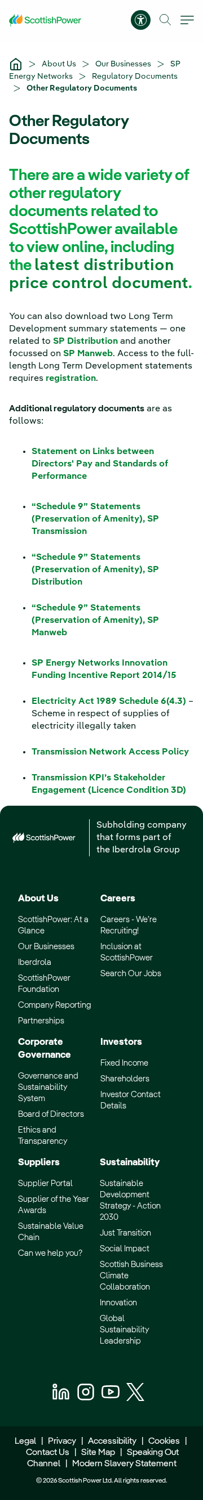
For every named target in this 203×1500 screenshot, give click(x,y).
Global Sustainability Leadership (124, 1329)
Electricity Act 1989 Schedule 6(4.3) (109, 701)
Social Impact (124, 1249)
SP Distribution (85, 341)
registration (71, 378)
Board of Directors (51, 1114)
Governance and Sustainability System (48, 1087)
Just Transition (125, 1233)
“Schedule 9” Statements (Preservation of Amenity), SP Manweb (95, 620)
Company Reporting (54, 1005)
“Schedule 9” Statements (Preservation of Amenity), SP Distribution (95, 570)
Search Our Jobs (130, 973)
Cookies (164, 1441)
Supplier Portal (45, 1183)
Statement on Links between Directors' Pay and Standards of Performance (100, 464)
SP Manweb (88, 353)
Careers (117, 899)
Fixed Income (124, 1063)
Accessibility (112, 1441)
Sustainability (130, 1162)
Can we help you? (50, 1253)
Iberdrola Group (146, 850)
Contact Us (47, 1452)
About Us (60, 64)
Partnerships (41, 1021)
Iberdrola (34, 962)
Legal (25, 1441)
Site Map (98, 1452)
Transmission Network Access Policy (110, 752)
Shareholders (124, 1079)
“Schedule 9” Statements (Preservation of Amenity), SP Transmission (95, 519)
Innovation (118, 1303)
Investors (121, 1042)
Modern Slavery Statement (123, 1463)
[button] (165, 20)
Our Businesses (124, 64)
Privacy (62, 1441)
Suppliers (39, 1162)
